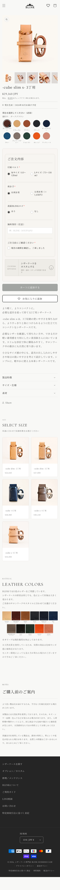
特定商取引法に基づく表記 (15, 812)
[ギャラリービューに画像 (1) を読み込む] (7, 77)
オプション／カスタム (13, 770)
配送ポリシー (49, 870)
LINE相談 (7, 798)
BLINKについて (10, 785)
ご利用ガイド (9, 791)
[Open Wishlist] (48, 5)
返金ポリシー (42, 866)
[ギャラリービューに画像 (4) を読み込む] (44, 77)
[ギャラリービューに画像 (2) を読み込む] (20, 77)
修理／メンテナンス (12, 778)
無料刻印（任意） (16, 224)
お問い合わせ (9, 805)
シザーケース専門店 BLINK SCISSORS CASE (33, 862)
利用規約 (37, 870)
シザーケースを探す (12, 764)
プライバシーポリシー (25, 866)
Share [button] (8, 402)
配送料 (10, 98)
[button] (3, 5)
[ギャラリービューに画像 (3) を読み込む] (32, 77)
